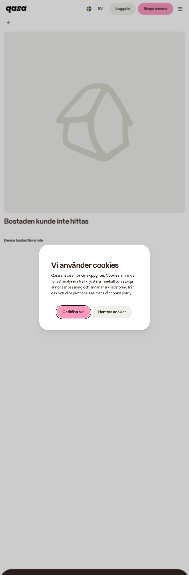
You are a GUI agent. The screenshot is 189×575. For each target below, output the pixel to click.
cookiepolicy (121, 293)
